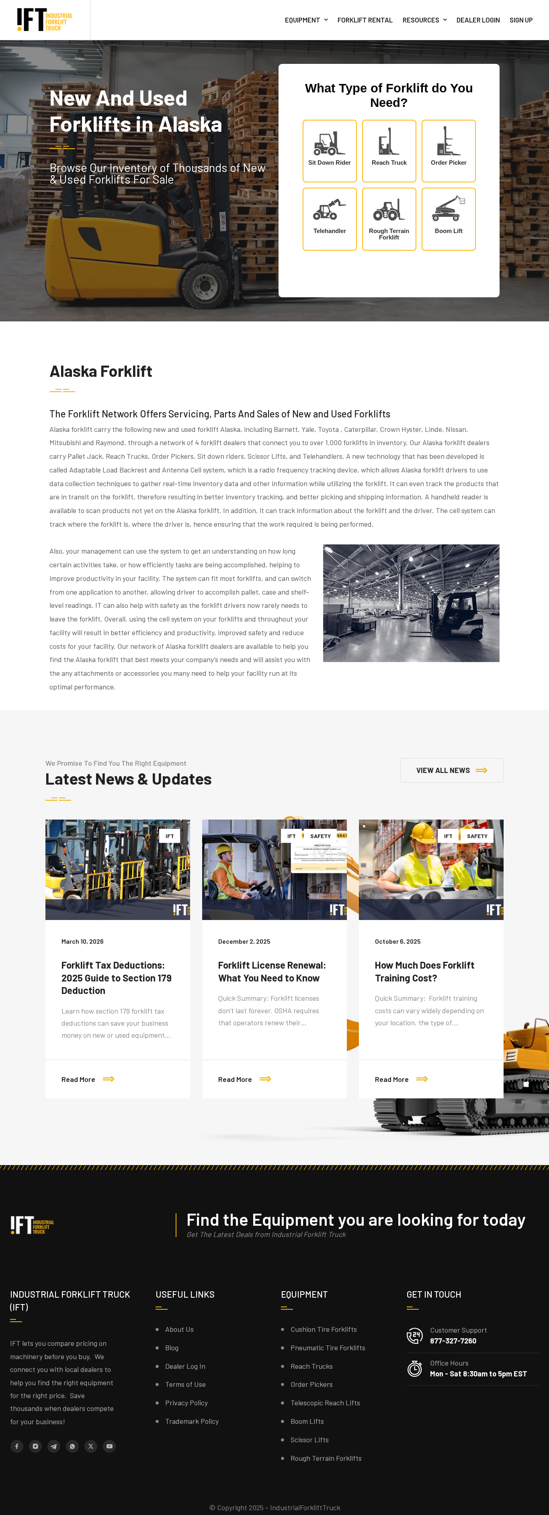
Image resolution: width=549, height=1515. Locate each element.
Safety (320, 835)
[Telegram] (54, 1446)
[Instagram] (35, 1446)
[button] (452, 770)
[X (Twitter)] (91, 1446)
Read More (79, 1079)
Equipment (302, 20)
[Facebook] (17, 1446)
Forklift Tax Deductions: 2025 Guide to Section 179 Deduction (116, 977)
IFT (170, 835)
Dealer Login (478, 20)
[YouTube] (109, 1446)
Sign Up (521, 20)
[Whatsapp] (72, 1446)
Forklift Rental (365, 20)
